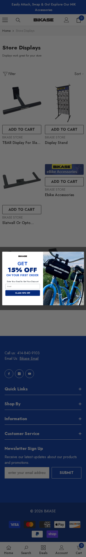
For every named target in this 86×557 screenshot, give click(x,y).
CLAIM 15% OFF (22, 293)
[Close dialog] (82, 253)
